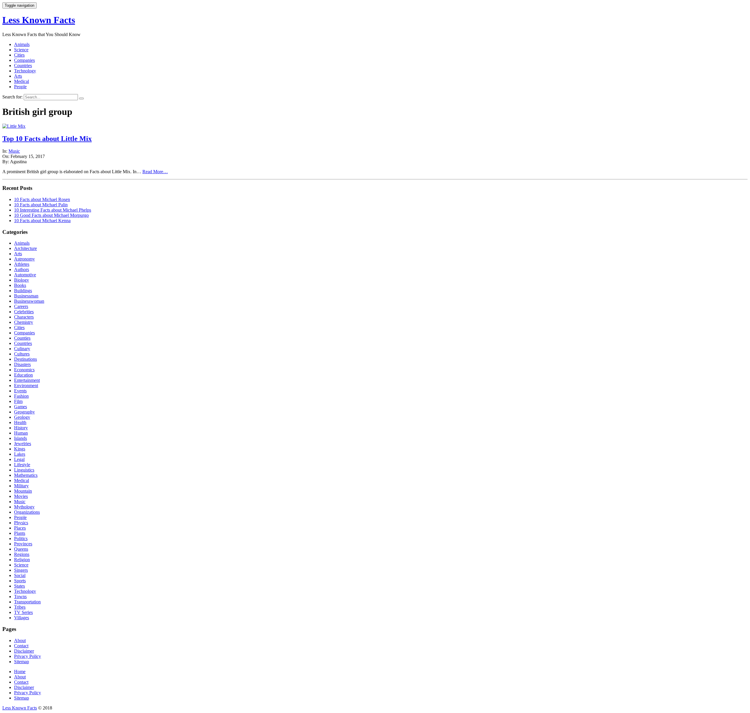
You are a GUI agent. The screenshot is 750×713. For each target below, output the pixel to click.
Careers (21, 306)
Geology (22, 417)
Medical (21, 81)
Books (20, 285)
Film (18, 401)
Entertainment (27, 380)
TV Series (23, 612)
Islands (20, 438)
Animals (22, 44)
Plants (19, 533)
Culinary (22, 348)
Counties (22, 338)
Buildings (23, 290)
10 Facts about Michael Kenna (42, 220)
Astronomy (24, 258)
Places (20, 527)
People (20, 86)
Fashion (21, 396)
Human (21, 432)
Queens (21, 549)
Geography (24, 411)
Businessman (26, 295)
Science (21, 49)
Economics (24, 369)
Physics (21, 522)
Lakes (19, 454)
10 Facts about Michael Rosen (42, 199)
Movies (21, 496)
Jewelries (22, 443)
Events (20, 390)
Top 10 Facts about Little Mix (47, 138)
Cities (19, 54)
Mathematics (26, 475)
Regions (21, 554)
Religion (22, 559)
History (21, 427)
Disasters (22, 364)
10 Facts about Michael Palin (41, 204)
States (19, 585)
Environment (26, 385)
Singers (21, 570)
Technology (25, 70)
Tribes (19, 607)
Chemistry (23, 322)
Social (19, 575)
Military (21, 485)
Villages (21, 617)
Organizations (27, 512)
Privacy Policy (27, 656)
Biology (21, 280)
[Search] (81, 98)
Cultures (22, 353)
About (20, 640)
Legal (19, 459)
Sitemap (21, 661)
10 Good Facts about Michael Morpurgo (51, 215)
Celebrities (24, 311)
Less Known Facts (38, 20)
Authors (21, 269)
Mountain (23, 491)
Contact (21, 645)
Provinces (23, 543)
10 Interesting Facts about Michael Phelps (52, 209)
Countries (23, 65)
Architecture (25, 248)
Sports (20, 580)
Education (23, 374)
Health (20, 422)
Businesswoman (29, 301)
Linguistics (24, 469)
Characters (24, 316)
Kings (19, 448)
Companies (24, 60)
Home (19, 671)
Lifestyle (22, 464)
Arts (18, 76)
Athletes (21, 264)
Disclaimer (24, 651)
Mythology (24, 506)
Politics (21, 538)
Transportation (27, 601)
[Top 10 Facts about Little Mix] (13, 126)
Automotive (25, 274)
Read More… (155, 171)
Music (14, 151)
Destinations (25, 359)
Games (20, 406)
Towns (20, 596)
